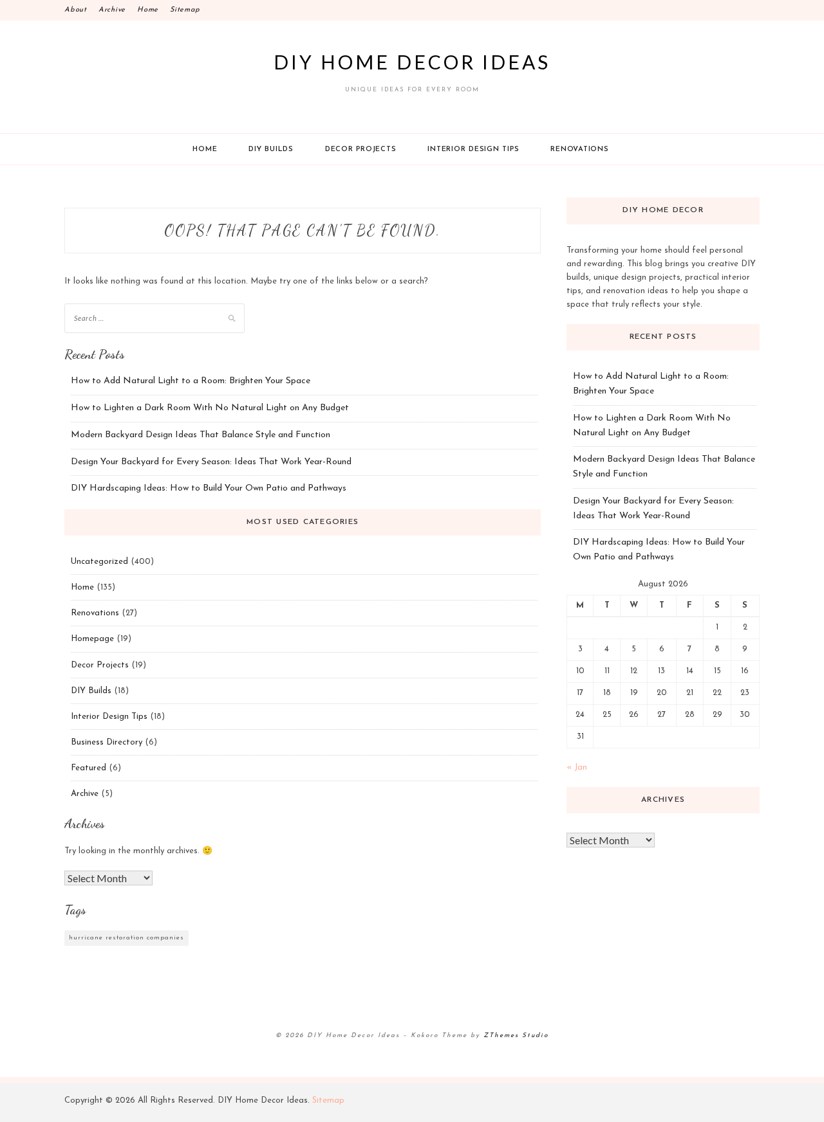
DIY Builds (271, 149)
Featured (88, 768)
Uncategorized (99, 561)
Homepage (92, 639)
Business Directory (106, 742)
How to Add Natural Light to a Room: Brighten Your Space (190, 381)
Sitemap (185, 10)
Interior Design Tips (473, 149)
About (75, 10)
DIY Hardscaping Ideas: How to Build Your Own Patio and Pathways (208, 488)
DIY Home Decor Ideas (412, 61)
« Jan (576, 767)
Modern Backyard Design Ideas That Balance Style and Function (200, 435)
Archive (112, 10)
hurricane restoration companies (126, 937)
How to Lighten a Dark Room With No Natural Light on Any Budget (210, 408)
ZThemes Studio (515, 1035)
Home (147, 10)
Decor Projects (361, 149)
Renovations (579, 149)
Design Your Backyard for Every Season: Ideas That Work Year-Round (211, 462)
